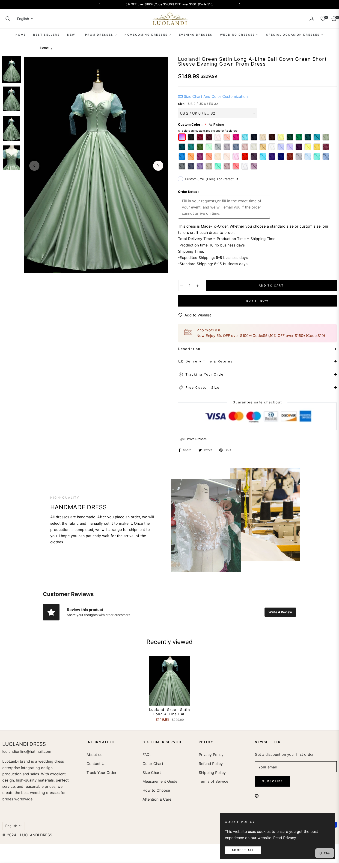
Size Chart (152, 772)
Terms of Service (213, 781)
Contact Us (96, 763)
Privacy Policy (211, 754)
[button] (7, 18)
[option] (96, 165)
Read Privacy (284, 837)
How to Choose (156, 790)
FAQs (147, 754)
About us (94, 754)
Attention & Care (157, 799)
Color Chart (153, 763)
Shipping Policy (212, 772)
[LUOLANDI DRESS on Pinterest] (257, 795)
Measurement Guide (160, 781)
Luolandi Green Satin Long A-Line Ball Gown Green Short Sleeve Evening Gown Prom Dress (169, 711)
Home (44, 48)
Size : (198, 104)
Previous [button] (34, 166)
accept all (243, 850)
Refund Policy (211, 763)
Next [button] (158, 166)
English (23, 19)
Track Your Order (101, 772)
